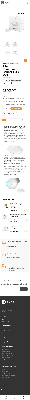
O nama (3, 328)
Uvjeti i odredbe (5, 377)
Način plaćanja (5, 349)
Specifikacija (11, 120)
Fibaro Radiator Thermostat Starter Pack (18, 215)
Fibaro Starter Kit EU (16, 226)
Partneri (3, 334)
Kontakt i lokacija (6, 330)
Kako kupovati (5, 371)
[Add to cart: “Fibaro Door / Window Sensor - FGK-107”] (26, 209)
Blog (3, 332)
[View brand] (22, 18)
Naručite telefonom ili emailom (9, 375)
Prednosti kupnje (6, 357)
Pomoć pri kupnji (6, 373)
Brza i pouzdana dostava (7, 355)
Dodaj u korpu (17, 108)
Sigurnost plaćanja (6, 351)
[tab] (4, 120)
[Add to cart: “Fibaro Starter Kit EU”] (26, 230)
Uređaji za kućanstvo (14, 63)
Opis (4, 120)
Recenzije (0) (19, 120)
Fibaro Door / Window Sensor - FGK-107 (16, 204)
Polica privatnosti (6, 362)
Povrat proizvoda (6, 359)
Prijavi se (24, 289)
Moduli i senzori (6, 63)
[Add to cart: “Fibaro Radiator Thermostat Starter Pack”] (26, 221)
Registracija (4, 369)
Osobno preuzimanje (7, 353)
